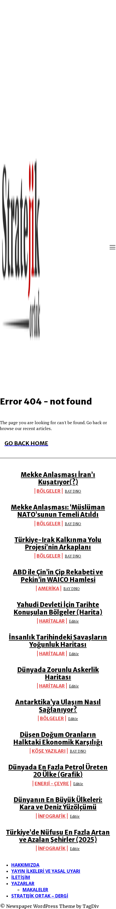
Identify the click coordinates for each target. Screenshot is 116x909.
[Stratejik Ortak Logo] (21, 248)
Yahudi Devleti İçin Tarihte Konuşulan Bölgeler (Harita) (58, 608)
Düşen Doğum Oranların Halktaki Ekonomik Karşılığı (57, 738)
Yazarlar (22, 883)
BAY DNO (73, 491)
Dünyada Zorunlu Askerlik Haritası (58, 673)
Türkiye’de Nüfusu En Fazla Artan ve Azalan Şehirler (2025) (58, 836)
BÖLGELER (49, 491)
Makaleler (35, 890)
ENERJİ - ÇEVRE (52, 783)
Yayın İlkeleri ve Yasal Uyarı (45, 871)
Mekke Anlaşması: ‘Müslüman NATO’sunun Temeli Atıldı (58, 511)
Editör (74, 621)
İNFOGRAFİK (52, 816)
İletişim (20, 877)
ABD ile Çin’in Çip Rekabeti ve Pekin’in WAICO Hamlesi (58, 575)
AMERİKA (48, 588)
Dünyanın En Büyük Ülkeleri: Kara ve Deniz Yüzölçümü (58, 803)
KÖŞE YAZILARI (49, 751)
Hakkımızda (25, 865)
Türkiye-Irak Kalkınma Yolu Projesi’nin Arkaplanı (57, 543)
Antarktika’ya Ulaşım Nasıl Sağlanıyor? (58, 705)
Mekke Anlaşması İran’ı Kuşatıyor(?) (58, 478)
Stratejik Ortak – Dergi (39, 896)
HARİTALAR (52, 621)
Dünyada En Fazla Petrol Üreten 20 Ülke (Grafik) (58, 770)
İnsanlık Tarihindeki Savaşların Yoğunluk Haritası (58, 640)
